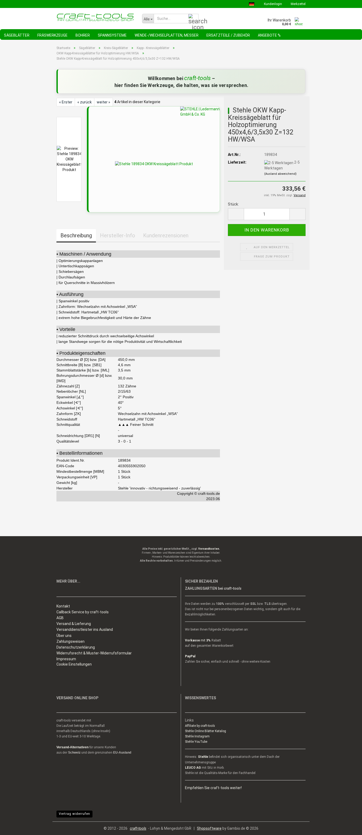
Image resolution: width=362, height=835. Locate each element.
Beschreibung (76, 235)
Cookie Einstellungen (74, 664)
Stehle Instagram (197, 736)
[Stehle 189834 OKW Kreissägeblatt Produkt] (154, 163)
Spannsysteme (112, 35)
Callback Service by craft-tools (82, 612)
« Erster (65, 102)
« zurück (84, 102)
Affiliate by (200, 726)
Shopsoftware (209, 828)
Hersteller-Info (117, 235)
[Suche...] (193, 19)
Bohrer (83, 35)
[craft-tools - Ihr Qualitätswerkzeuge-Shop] (95, 17)
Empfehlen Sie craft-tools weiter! (213, 788)
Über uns (64, 635)
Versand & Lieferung (73, 624)
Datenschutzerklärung (75, 647)
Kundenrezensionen (165, 235)
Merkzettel (298, 4)
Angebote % (269, 35)
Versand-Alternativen (72, 747)
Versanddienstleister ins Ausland (84, 629)
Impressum (66, 659)
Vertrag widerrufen (74, 814)
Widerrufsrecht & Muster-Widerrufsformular (94, 653)
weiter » (103, 102)
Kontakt (63, 606)
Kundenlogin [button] (272, 4)
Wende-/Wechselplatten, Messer (166, 35)
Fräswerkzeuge (52, 35)
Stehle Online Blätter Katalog (205, 731)
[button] (236, 214)
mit (198, 640)
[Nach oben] (347, 827)
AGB (60, 618)
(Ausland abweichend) (280, 174)
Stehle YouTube (196, 742)
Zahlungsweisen (70, 641)
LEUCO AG (193, 768)
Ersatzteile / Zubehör (228, 35)
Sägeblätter (16, 35)
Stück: (233, 204)
